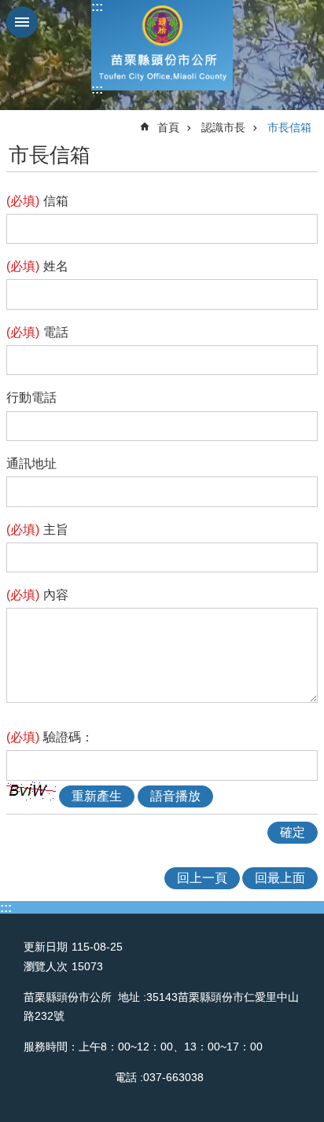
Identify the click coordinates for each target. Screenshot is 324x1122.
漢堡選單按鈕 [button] (22, 22)
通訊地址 (31, 463)
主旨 (37, 529)
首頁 (168, 127)
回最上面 (280, 878)
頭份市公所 (162, 45)
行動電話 (31, 397)
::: (97, 6)
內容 (37, 594)
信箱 (37, 201)
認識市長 (223, 127)
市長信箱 (289, 127)
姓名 (37, 266)
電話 (37, 332)
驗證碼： (50, 737)
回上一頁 (202, 878)
